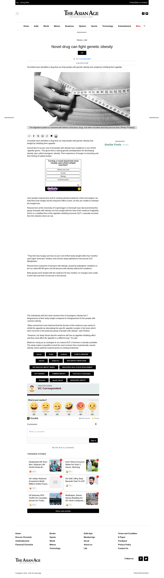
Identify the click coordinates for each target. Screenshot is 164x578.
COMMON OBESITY (59, 374)
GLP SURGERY (39, 374)
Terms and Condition (127, 533)
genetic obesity (58, 380)
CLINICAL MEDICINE (81, 354)
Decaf (86, 541)
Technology (107, 26)
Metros (57, 26)
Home (26, 26)
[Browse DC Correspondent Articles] (32, 388)
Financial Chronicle (24, 545)
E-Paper (121, 537)
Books (53, 533)
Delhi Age (88, 533)
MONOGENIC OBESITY (78, 380)
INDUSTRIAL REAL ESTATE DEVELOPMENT (77, 367)
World (46, 26)
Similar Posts (113, 144)
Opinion (82, 26)
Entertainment (124, 26)
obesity (39, 354)
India (36, 26)
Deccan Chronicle (23, 537)
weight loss (56, 361)
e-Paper (132, 2)
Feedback (122, 541)
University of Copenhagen (82, 374)
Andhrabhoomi (22, 541)
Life (82, 53)
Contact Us (123, 548)
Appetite (42, 361)
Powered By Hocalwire (141, 573)
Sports (94, 26)
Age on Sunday (141, 2)
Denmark (42, 380)
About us (88, 545)
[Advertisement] (63, 236)
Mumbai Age (89, 537)
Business (69, 26)
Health (51, 354)
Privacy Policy (124, 545)
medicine (64, 354)
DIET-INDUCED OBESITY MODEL (44, 367)
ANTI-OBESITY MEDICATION (77, 361)
